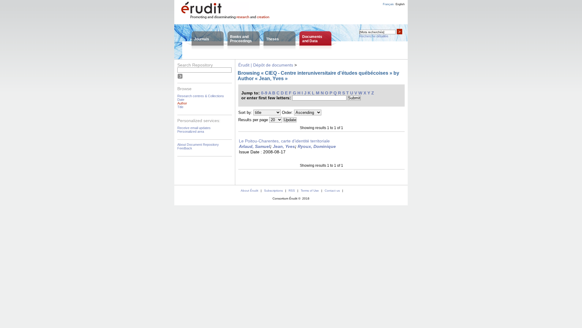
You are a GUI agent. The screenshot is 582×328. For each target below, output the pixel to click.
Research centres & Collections (200, 96)
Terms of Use (310, 190)
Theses (272, 39)
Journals (201, 39)
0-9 (264, 93)
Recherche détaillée (373, 36)
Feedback (184, 148)
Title (180, 107)
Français (388, 4)
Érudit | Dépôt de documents (265, 65)
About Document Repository (198, 144)
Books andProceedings (241, 39)
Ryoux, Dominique (317, 146)
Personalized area (190, 131)
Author (182, 103)
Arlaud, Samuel (254, 146)
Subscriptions (273, 190)
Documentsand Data (312, 39)
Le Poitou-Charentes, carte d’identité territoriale (284, 140)
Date (180, 99)
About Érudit (249, 190)
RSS (292, 190)
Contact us (332, 190)
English (400, 4)
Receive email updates (194, 128)
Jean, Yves (284, 146)
